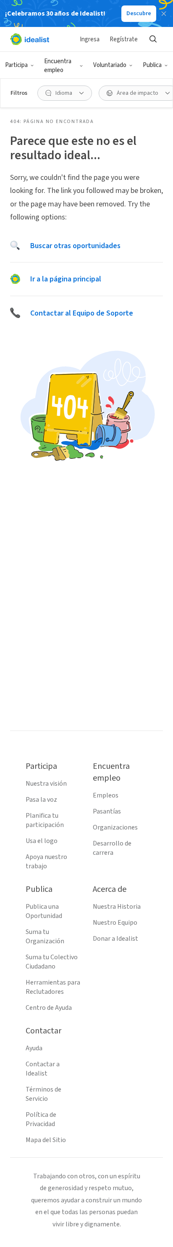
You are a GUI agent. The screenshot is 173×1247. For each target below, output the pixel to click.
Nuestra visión (46, 783)
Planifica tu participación (45, 820)
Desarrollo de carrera (112, 848)
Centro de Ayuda (49, 1007)
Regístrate (124, 39)
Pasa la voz (41, 799)
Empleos (105, 795)
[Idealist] (29, 39)
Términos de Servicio (43, 1094)
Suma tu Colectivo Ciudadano (52, 962)
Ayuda (34, 1048)
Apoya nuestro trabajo (46, 861)
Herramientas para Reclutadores (53, 987)
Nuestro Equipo (115, 922)
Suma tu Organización (45, 936)
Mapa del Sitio (46, 1140)
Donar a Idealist (115, 938)
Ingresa (90, 39)
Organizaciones (115, 827)
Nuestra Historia (117, 906)
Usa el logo (42, 841)
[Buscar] (153, 39)
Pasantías (107, 811)
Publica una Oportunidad (44, 911)
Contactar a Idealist (43, 1069)
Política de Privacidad (41, 1119)
